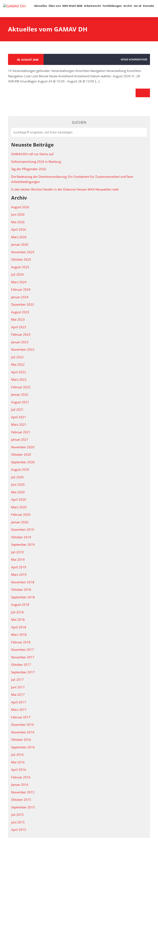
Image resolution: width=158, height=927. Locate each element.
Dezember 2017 (22, 649)
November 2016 (22, 732)
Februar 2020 (20, 514)
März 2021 (19, 424)
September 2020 (23, 462)
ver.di (137, 6)
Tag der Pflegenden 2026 (28, 169)
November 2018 (22, 582)
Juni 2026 (18, 214)
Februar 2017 (20, 717)
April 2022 (18, 372)
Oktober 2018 (21, 589)
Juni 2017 (18, 687)
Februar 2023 (20, 334)
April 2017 (18, 702)
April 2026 (18, 229)
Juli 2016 (17, 754)
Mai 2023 (18, 319)
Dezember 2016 (22, 724)
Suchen (79, 122)
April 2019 (18, 567)
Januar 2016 (19, 785)
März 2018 (19, 634)
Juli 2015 (17, 815)
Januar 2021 (19, 439)
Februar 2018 (20, 642)
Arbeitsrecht (92, 6)
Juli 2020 (17, 477)
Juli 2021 (17, 409)
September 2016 (23, 747)
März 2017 (19, 709)
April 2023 (18, 327)
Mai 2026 (18, 222)
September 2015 (23, 807)
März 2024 (19, 282)
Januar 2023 (19, 342)
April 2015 (18, 830)
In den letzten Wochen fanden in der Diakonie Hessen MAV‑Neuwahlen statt (64, 189)
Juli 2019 (17, 552)
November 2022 (22, 349)
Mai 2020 (18, 492)
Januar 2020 (19, 522)
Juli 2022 (17, 357)
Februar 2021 (20, 432)
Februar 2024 (20, 289)
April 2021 (18, 417)
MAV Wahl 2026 (72, 6)
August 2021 (20, 402)
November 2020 (22, 447)
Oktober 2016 (21, 739)
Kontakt (148, 6)
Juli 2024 (17, 274)
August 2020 (20, 469)
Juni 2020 (18, 484)
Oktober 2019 (21, 537)
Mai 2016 (18, 762)
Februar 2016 (20, 777)
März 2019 (19, 574)
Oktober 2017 (21, 664)
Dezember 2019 (22, 529)
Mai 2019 (18, 559)
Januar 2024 (19, 297)
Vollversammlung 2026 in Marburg (36, 162)
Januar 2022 (19, 394)
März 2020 (19, 507)
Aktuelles (40, 6)
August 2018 (20, 604)
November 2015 (22, 792)
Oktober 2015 (21, 800)
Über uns (55, 6)
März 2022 (19, 379)
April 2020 (18, 499)
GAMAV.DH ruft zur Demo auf (32, 154)
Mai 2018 (18, 619)
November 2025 (22, 252)
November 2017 (22, 657)
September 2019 (23, 544)
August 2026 (20, 207)
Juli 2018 (17, 612)
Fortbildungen (112, 6)
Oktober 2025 (21, 259)
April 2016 (18, 769)
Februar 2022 (20, 387)
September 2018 (23, 597)
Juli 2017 (17, 679)
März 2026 (19, 237)
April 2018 (18, 627)
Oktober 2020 (21, 454)
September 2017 (23, 672)
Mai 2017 (18, 694)
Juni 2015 (18, 822)
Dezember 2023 (22, 304)
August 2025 (20, 267)
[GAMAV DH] (14, 5)
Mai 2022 (18, 364)
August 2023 (20, 312)
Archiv (127, 6)
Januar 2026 (19, 244)
